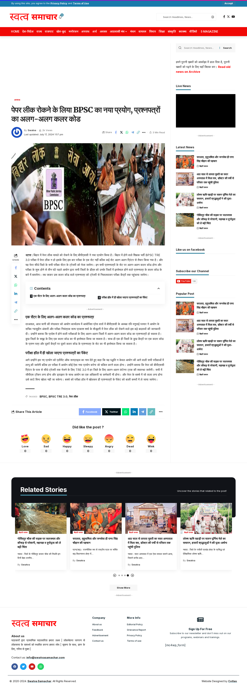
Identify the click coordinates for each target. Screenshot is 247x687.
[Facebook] (224, 16)
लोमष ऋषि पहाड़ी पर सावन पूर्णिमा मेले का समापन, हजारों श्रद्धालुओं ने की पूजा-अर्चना (216, 198)
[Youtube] (32, 666)
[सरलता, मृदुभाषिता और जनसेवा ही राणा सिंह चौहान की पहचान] (185, 162)
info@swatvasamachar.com (45, 657)
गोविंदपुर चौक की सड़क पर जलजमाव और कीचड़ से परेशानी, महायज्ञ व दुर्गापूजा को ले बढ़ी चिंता (216, 219)
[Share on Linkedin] (15, 293)
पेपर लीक (73, 396)
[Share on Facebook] (115, 132)
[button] (114, 575)
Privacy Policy (58, 3)
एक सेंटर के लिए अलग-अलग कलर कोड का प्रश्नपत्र (59, 296)
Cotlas (232, 681)
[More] (143, 132)
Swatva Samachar (39, 681)
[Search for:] (200, 47)
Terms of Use (81, 3)
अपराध (17, 100)
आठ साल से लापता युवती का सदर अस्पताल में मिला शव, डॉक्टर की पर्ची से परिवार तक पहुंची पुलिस (215, 178)
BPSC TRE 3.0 (58, 396)
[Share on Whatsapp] (126, 132)
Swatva (32, 130)
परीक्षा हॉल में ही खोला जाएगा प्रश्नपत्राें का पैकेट (125, 297)
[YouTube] (233, 16)
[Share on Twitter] (121, 132)
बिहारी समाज (203, 166)
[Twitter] (228, 16)
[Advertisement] (88, 70)
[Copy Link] (138, 132)
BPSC (43, 396)
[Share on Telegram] (132, 132)
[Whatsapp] (40, 666)
